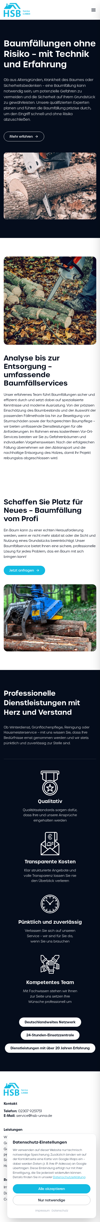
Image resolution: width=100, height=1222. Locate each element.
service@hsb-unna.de (34, 1116)
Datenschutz (60, 1210)
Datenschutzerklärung (69, 1177)
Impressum (42, 1210)
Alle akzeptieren (51, 1189)
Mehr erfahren (21, 136)
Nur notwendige (51, 1200)
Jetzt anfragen (21, 570)
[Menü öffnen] (93, 10)
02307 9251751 (30, 1111)
